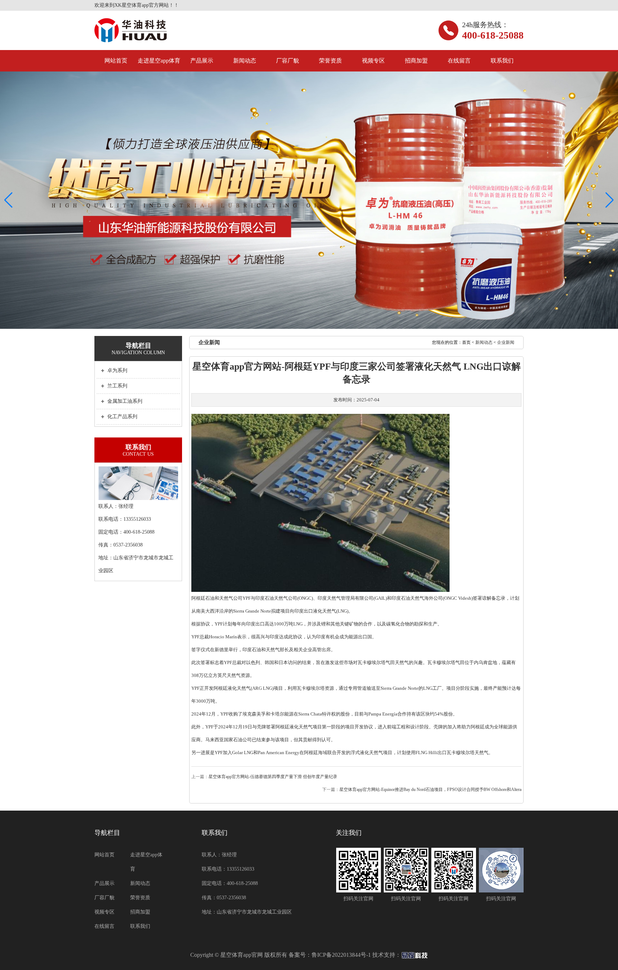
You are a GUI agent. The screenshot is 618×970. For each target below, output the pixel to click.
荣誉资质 (330, 61)
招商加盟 (416, 61)
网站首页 (115, 61)
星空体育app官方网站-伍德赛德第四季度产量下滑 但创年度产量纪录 (273, 776)
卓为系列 (117, 370)
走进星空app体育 (159, 61)
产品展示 (201, 61)
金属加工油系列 (124, 401)
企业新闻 (505, 342)
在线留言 (459, 61)
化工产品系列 (122, 416)
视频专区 (373, 61)
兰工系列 (117, 386)
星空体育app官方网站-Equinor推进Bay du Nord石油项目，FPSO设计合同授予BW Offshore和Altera (430, 789)
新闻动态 (244, 61)
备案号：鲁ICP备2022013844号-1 (330, 955)
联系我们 (502, 61)
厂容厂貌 (287, 61)
